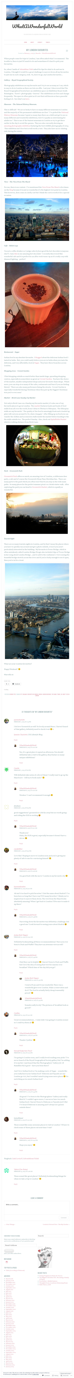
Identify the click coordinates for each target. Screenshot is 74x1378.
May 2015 (8, 1338)
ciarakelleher (18, 849)
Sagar (37, 363)
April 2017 (9, 1297)
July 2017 (8, 1291)
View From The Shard (50, 187)
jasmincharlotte (19, 720)
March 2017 (9, 1299)
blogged (38, 357)
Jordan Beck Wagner (21, 935)
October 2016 (10, 1308)
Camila (16, 768)
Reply (16, 740)
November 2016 (11, 1306)
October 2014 (10, 1351)
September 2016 (11, 1309)
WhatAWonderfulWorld (37, 26)
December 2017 (10, 1282)
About (32, 42)
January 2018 (10, 1281)
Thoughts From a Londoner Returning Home (53, 1283)
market (37, 406)
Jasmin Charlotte (21, 734)
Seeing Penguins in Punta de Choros (50, 1276)
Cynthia (17, 1013)
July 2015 (8, 1334)
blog (11, 190)
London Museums (47, 694)
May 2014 (9, 1360)
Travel (58, 694)
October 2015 (10, 1329)
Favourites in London (32, 694)
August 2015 (9, 1333)
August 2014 (9, 1354)
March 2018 (9, 1279)
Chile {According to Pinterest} (15, 1271)
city (21, 694)
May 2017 (8, 1295)
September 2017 (11, 1288)
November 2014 (11, 1349)
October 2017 (10, 1286)
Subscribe (9, 1251)
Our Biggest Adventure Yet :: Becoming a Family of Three (54, 1278)
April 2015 (9, 1340)
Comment (64, 1217)
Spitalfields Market (58, 419)
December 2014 (10, 1347)
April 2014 (9, 1361)
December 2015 (10, 1326)
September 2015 (11, 1331)
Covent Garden (46, 379)
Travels (48, 42)
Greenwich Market (39, 487)
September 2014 (11, 1352)
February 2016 (10, 1322)
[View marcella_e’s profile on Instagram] (7, 1262)
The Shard (54, 694)
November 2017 (10, 1284)
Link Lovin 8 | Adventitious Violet (25, 1158)
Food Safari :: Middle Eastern (48, 1281)
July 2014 (8, 1356)
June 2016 (9, 1315)
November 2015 (10, 1327)
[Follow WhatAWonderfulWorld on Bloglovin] (45, 1267)
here (27, 99)
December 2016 (10, 1304)
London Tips (13, 694)
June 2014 (9, 1358)
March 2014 (9, 1363)
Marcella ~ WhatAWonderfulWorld (46, 53)
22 (67, 50)
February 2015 (10, 1343)
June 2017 (9, 1293)
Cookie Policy (35, 1374)
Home (25, 42)
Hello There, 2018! (45, 1285)
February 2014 (10, 1365)
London (40, 694)
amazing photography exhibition (17, 126)
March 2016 (9, 1320)
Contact (40, 42)
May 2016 (9, 1317)
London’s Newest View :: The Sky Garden (56, 1224)
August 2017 (9, 1290)
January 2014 (10, 1367)
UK (61, 694)
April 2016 (9, 1318)
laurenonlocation (19, 887)
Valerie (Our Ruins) (21, 1169)
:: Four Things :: (9, 1224)
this (15, 254)
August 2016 (9, 1311)
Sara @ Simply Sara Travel (23, 1051)
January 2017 (10, 1302)
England (25, 694)
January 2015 (10, 1345)
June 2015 (9, 1336)
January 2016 (10, 1324)
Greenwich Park (10, 476)
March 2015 (9, 1342)
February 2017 (10, 1300)
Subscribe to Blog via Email (12, 1236)
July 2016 (8, 1313)
